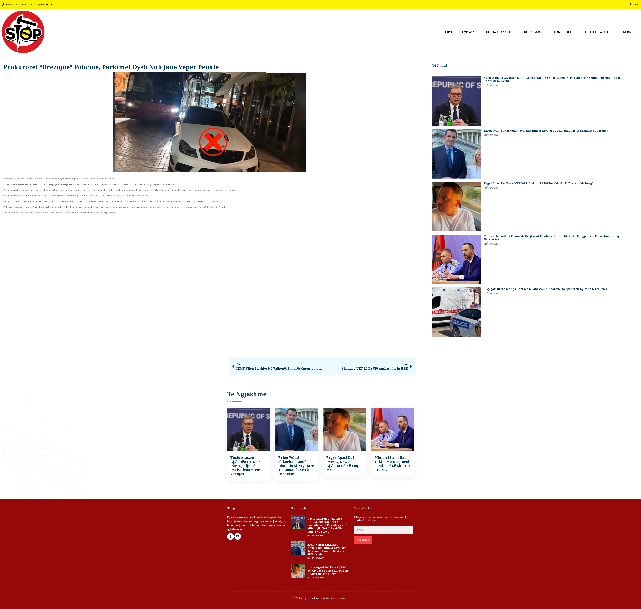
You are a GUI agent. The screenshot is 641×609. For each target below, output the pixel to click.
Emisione (468, 32)
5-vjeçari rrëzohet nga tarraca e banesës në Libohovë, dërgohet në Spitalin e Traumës (545, 289)
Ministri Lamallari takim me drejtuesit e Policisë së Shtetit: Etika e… (392, 463)
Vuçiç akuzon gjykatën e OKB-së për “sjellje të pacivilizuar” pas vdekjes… (246, 465)
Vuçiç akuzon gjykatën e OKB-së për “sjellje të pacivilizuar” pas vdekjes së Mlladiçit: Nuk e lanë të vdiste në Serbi (552, 79)
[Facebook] (630, 4)
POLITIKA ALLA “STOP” (499, 32)
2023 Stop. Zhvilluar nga (310, 598)
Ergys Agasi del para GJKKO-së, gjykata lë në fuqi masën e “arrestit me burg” (538, 183)
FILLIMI (448, 32)
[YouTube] (636, 4)
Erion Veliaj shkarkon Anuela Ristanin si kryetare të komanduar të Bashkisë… (296, 465)
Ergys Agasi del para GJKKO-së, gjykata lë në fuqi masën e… (343, 463)
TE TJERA (625, 32)
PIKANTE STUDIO (563, 32)
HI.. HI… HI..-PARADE (596, 32)
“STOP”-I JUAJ (532, 32)
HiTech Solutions (336, 598)
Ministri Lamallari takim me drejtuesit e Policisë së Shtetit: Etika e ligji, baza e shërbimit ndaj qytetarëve (551, 237)
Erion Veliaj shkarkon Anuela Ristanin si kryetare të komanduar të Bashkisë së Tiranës (546, 130)
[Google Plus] (237, 536)
